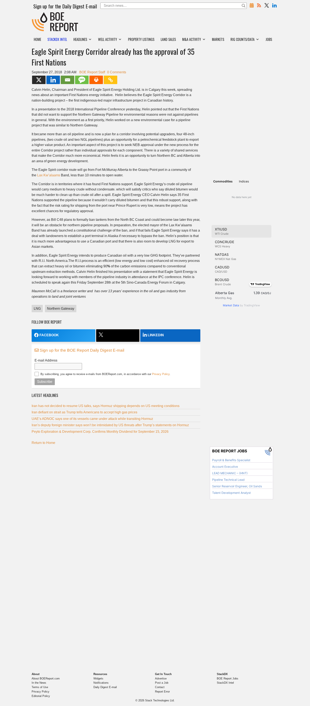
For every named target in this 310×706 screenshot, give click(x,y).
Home (37, 39)
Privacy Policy (161, 374)
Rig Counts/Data (242, 39)
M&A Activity (191, 39)
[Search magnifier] (244, 6)
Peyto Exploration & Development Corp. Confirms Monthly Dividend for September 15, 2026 (100, 431)
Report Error (162, 691)
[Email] (67, 80)
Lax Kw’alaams (48, 175)
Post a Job (161, 682)
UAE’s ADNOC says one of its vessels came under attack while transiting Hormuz (92, 419)
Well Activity (107, 39)
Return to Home (43, 443)
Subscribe (44, 381)
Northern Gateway (60, 308)
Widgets (98, 678)
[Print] (96, 80)
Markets (218, 39)
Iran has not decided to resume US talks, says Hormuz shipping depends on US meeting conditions (105, 406)
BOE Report (41, 15)
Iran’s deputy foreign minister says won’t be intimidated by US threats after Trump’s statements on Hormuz (110, 425)
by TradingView (241, 305)
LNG (37, 308)
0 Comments (116, 72)
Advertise (161, 678)
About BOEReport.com (46, 678)
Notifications (101, 682)
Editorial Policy (41, 696)
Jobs (269, 39)
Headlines (80, 39)
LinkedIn (156, 335)
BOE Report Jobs (227, 678)
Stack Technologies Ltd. (160, 700)
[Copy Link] (110, 80)
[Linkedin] (53, 80)
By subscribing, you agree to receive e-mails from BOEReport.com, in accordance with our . (105, 374)
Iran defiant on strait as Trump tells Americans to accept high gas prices (84, 412)
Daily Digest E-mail (105, 687)
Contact (159, 687)
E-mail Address (46, 360)
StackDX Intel (225, 682)
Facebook (49, 335)
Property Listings (141, 39)
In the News (39, 682)
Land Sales (168, 39)
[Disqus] (116, 500)
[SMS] (82, 80)
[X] (39, 80)
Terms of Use (40, 687)
